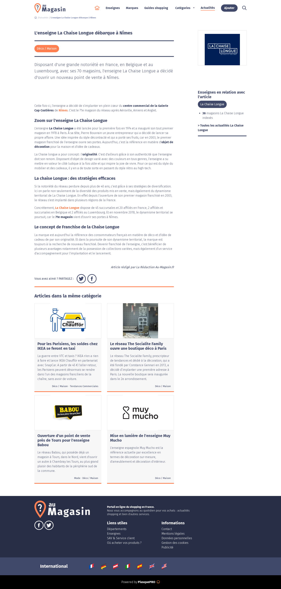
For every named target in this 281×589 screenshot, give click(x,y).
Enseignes (113, 533)
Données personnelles (177, 538)
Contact (167, 529)
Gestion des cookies (175, 543)
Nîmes (63, 110)
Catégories (182, 8)
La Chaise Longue (67, 208)
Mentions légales (173, 533)
